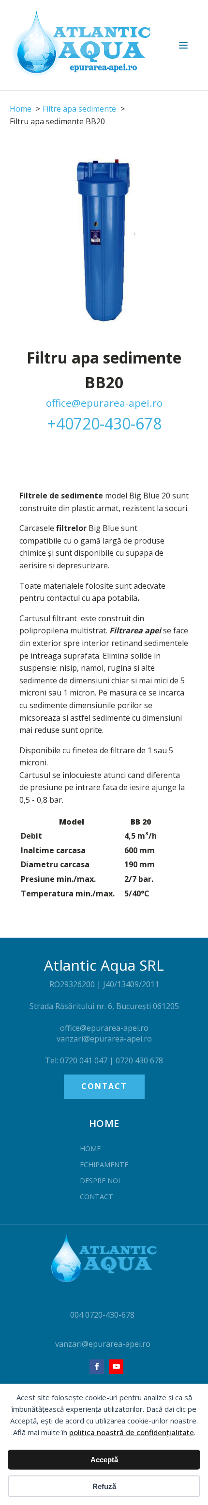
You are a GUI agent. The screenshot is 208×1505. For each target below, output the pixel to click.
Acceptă (104, 1459)
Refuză (104, 1486)
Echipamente (104, 1164)
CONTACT (104, 1086)
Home (90, 1148)
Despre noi (100, 1180)
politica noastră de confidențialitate (131, 1432)
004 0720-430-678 (102, 1314)
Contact (96, 1196)
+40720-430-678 (104, 423)
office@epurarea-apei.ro (104, 403)
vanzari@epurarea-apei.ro (102, 1344)
